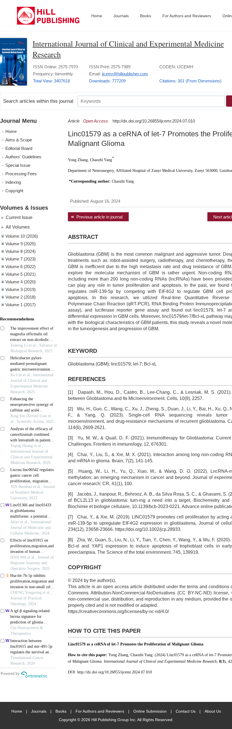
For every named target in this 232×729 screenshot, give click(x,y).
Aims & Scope (18, 139)
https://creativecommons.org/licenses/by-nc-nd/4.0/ (118, 611)
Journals (121, 16)
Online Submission (150, 711)
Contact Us (186, 711)
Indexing (13, 182)
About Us (213, 711)
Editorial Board (18, 148)
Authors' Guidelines (23, 156)
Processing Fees (21, 173)
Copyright (14, 190)
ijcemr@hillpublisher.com (125, 73)
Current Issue (19, 217)
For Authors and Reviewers (186, 16)
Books (145, 16)
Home (96, 16)
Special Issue (17, 165)
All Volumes (18, 226)
